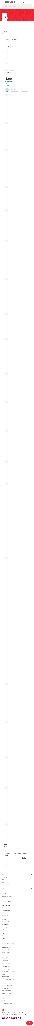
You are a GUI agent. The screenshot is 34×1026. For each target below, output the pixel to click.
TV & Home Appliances (8, 979)
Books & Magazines (7, 990)
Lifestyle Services (6, 894)
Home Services (6, 899)
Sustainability (21, 1012)
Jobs (3, 891)
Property (4, 913)
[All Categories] (19, 2)
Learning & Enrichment (8, 901)
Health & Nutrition (6, 955)
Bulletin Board (5, 924)
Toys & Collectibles (7, 985)
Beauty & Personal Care (8, 943)
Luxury (3, 938)
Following (4, 927)
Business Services (6, 896)
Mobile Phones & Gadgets (8, 971)
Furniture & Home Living (8, 950)
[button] (3, 24)
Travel (3, 998)
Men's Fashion (5, 941)
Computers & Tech (6, 966)
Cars (3, 908)
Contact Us (10, 1012)
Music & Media (5, 988)
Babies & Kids (5, 952)
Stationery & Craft (6, 993)
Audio (3, 974)
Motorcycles (5, 915)
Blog (3, 882)
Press (15, 1012)
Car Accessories (6, 910)
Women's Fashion (6, 936)
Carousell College (6, 885)
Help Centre (4, 1012)
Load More (5, 845)
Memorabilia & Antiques (8, 995)
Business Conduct (23, 1014)
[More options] (10, 29)
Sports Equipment (6, 1000)
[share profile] (7, 29)
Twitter (3, 880)
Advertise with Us (6, 1014)
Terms (12, 1014)
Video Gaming (5, 969)
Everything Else (6, 922)
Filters (13, 46)
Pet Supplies (5, 960)
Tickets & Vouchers (7, 1003)
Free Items (4, 929)
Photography (5, 976)
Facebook (4, 877)
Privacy (16, 1014)
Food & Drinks (5, 957)
